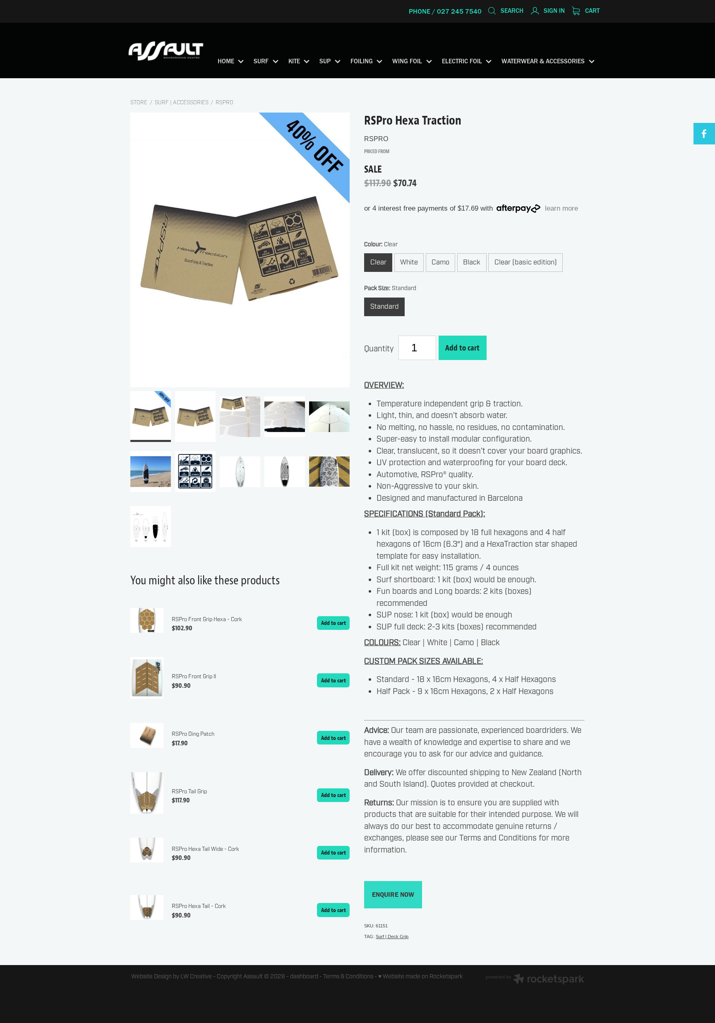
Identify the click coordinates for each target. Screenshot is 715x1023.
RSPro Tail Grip (189, 791)
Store (138, 102)
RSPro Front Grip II (194, 676)
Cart (591, 10)
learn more (561, 208)
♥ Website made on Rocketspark (420, 976)
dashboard (304, 976)
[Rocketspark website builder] (535, 980)
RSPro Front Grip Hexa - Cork (207, 619)
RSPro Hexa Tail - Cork (199, 906)
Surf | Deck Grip (392, 936)
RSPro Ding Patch (193, 734)
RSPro (224, 102)
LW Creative (196, 976)
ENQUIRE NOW (393, 894)
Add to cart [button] (462, 347)
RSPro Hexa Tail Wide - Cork (205, 849)
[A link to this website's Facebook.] (704, 133)
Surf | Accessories (182, 102)
